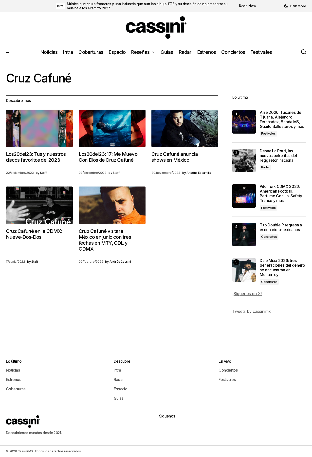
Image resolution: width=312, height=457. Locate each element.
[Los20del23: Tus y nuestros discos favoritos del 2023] (39, 128)
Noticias (13, 370)
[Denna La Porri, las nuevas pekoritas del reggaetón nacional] (244, 160)
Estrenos (13, 379)
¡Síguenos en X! (247, 293)
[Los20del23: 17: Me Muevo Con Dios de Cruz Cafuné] (112, 128)
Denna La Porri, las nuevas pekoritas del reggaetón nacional (278, 156)
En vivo (225, 361)
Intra (60, 6)
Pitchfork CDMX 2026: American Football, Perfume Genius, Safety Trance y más (281, 193)
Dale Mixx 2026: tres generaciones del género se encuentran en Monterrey (282, 267)
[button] (295, 6)
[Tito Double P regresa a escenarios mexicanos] (244, 234)
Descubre (122, 361)
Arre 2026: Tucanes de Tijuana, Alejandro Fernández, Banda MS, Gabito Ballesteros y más (282, 119)
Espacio (121, 388)
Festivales (268, 133)
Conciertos (269, 236)
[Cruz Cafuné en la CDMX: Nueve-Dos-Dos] (39, 205)
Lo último (13, 361)
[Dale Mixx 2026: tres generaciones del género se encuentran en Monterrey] (244, 270)
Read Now (247, 6)
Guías (118, 398)
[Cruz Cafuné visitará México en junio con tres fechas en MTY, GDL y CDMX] (112, 205)
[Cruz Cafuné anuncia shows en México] (184, 128)
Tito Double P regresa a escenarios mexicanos (281, 227)
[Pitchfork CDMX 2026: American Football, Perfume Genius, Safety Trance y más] (244, 196)
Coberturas (269, 282)
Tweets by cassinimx (251, 311)
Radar (265, 167)
